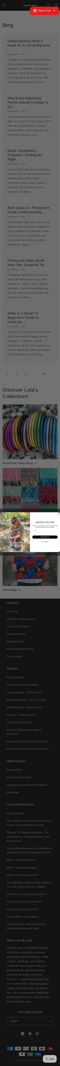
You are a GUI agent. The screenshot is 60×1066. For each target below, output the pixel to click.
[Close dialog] (58, 514)
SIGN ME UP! (45, 537)
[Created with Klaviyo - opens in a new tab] (30, 553)
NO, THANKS (45, 541)
